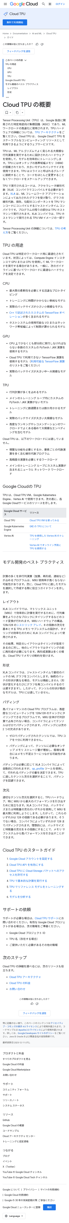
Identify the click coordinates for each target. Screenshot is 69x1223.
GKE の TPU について (41, 526)
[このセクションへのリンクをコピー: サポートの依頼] (34, 910)
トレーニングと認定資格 (15, 1141)
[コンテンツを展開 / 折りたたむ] (25, 60)
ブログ (6, 1156)
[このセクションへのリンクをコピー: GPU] (13, 337)
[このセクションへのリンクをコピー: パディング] (22, 702)
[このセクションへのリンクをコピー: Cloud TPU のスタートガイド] (59, 851)
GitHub (6, 1120)
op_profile (38, 768)
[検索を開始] (44, 4)
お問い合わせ (17, 989)
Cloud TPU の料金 (19, 983)
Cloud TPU (17, 14)
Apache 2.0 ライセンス (29, 1030)
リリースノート (11, 1100)
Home (6, 33)
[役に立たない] (42, 44)
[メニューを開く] (5, 4)
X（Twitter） (10, 1166)
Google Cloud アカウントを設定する (31, 858)
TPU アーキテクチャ (47, 132)
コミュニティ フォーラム (16, 1089)
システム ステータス (13, 1105)
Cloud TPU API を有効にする (26, 864)
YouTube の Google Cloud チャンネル (22, 1172)
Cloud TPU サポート (47, 918)
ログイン (60, 4)
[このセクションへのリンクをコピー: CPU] (12, 284)
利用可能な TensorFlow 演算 (48, 361)
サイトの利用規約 (49, 1189)
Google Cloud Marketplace (16, 1069)
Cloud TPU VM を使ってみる (44, 520)
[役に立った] (37, 44)
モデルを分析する (20, 897)
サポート (7, 1095)
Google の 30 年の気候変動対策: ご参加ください (30, 1200)
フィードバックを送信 (18, 51)
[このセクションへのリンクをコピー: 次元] (12, 791)
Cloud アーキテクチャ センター (19, 1136)
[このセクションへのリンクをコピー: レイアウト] (22, 602)
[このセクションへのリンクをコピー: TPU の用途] (26, 246)
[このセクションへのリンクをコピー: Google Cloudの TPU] (44, 487)
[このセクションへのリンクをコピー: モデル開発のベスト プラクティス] (6, 568)
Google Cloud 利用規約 (16, 1195)
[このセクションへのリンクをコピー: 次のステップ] (30, 958)
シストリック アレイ (28, 625)
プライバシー (30, 1189)
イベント (7, 1161)
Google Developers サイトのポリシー (36, 1033)
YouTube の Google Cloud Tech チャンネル (25, 1177)
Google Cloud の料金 (13, 1064)
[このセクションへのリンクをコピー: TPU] (12, 385)
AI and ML (37, 33)
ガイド (10, 37)
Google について (11, 1189)
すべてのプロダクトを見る (16, 1059)
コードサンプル (11, 1130)
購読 (49, 1207)
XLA (12, 193)
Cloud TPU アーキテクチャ (25, 977)
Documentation (20, 33)
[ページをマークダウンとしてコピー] (17, 112)
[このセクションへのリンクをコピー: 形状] (12, 666)
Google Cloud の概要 (13, 1125)
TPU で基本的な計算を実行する (28, 880)
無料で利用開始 (15, 22)
